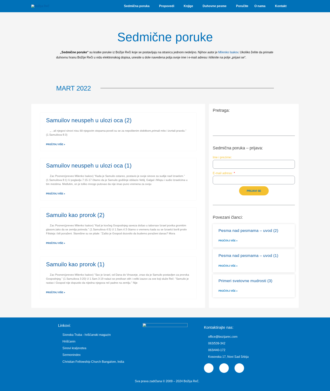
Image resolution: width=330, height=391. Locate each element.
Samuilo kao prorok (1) (75, 264)
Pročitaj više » (55, 144)
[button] (294, 6)
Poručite (242, 6)
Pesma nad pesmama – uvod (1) (248, 255)
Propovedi (166, 6)
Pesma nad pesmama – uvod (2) (248, 230)
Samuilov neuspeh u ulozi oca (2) (89, 120)
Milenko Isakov (228, 52)
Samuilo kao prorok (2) (75, 215)
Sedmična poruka (137, 6)
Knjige (188, 6)
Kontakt (280, 6)
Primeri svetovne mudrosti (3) (245, 280)
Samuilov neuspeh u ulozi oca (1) (89, 165)
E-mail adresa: (223, 173)
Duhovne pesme (214, 6)
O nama (259, 6)
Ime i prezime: (222, 157)
